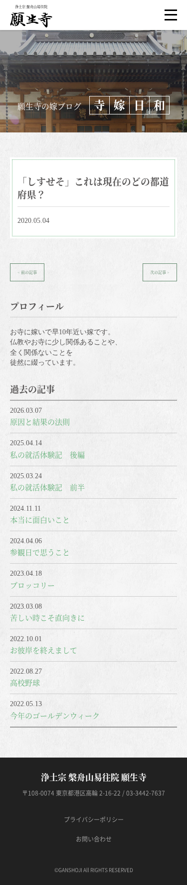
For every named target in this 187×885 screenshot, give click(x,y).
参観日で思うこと (40, 552)
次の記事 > (160, 272)
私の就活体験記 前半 (47, 487)
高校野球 (25, 682)
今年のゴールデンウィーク (55, 715)
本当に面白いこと (40, 519)
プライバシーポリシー (94, 820)
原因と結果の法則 (40, 421)
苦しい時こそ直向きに (47, 617)
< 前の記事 (27, 272)
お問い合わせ (94, 839)
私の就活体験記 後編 (47, 454)
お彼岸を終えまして (43, 650)
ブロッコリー (32, 585)
